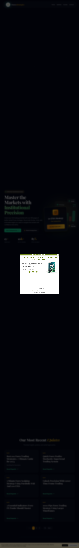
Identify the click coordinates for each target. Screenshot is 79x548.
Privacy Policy (36, 293)
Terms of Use (39, 293)
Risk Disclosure (43, 293)
